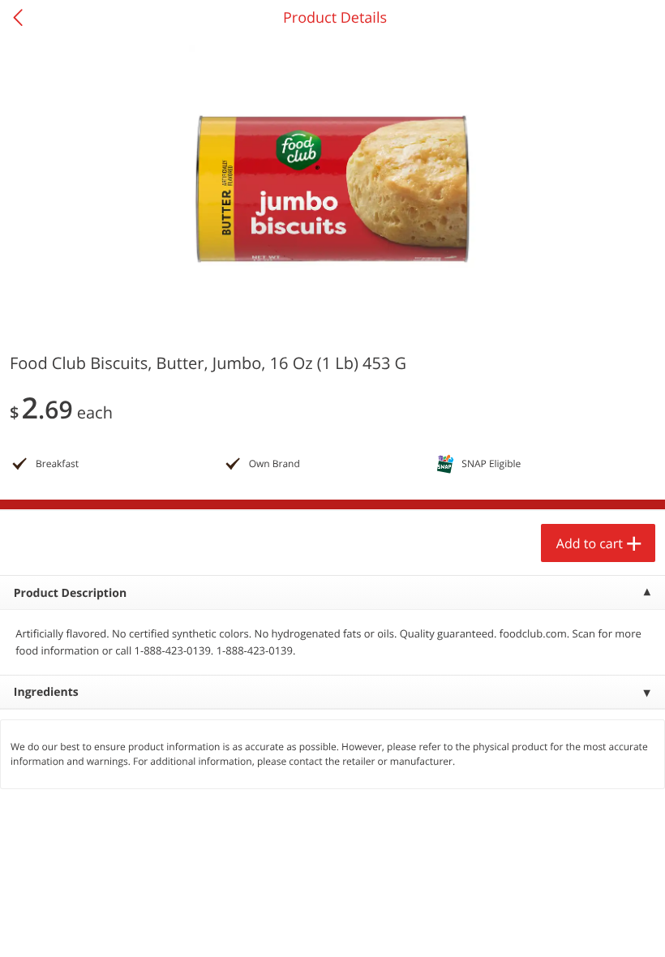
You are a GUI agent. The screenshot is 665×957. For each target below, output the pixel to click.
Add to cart (589, 543)
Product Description (70, 593)
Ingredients (46, 692)
